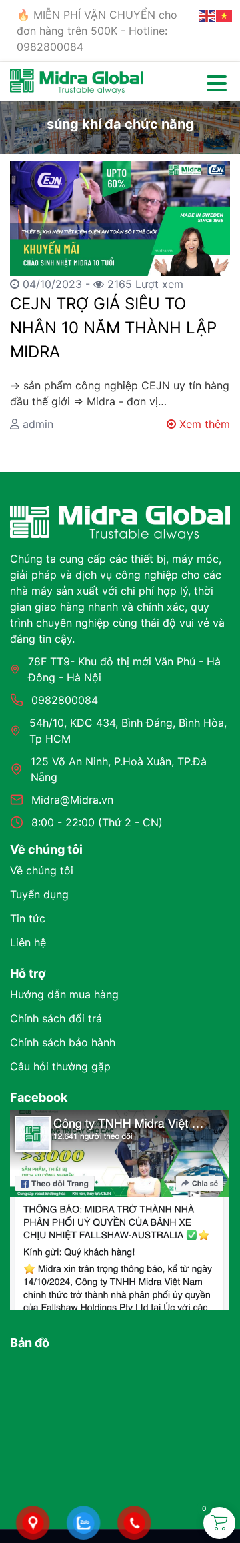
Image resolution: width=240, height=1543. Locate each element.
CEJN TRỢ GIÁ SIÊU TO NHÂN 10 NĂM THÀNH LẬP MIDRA (113, 327)
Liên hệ (28, 942)
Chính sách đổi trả (56, 1018)
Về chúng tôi (41, 870)
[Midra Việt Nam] (76, 80)
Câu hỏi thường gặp (60, 1066)
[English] (207, 14)
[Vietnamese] (224, 14)
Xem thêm (203, 424)
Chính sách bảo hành (62, 1042)
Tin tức (27, 918)
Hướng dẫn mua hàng (64, 994)
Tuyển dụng (39, 894)
